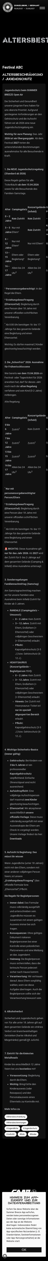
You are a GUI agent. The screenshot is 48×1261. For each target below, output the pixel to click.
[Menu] (42, 8)
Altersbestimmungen (17, 1123)
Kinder (34, 1134)
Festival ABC (12, 67)
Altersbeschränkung (16, 1117)
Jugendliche (13, 1128)
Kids (23, 1134)
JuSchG (11, 1134)
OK (24, 1250)
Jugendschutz (31, 1128)
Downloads (16, 838)
